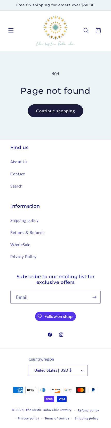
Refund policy (88, 410)
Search (16, 186)
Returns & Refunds (27, 232)
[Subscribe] (94, 297)
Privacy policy (28, 418)
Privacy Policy (23, 256)
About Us (19, 161)
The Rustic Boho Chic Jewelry (49, 410)
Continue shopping (55, 110)
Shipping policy (24, 220)
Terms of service (57, 418)
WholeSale (20, 244)
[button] (11, 31)
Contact (17, 174)
